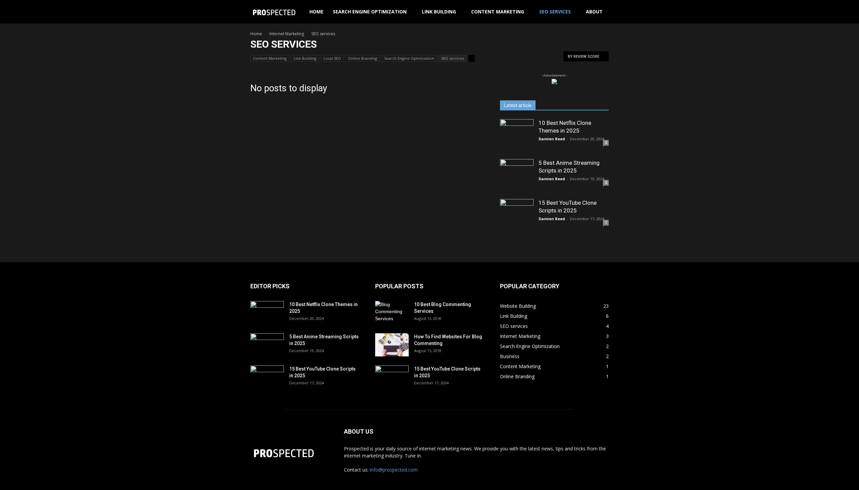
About (594, 11)
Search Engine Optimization (370, 11)
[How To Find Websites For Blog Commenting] (392, 344)
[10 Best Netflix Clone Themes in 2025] (517, 136)
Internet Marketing (286, 34)
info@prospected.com (394, 470)
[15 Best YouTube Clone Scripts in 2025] (517, 216)
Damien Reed (552, 138)
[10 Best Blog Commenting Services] (392, 313)
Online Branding (362, 58)
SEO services (555, 11)
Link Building (439, 11)
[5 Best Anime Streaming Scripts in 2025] (517, 176)
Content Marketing (497, 11)
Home (316, 11)
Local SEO (332, 58)
